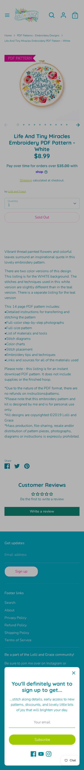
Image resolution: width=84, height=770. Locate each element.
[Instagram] (48, 754)
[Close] (74, 673)
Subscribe (42, 739)
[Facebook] (33, 754)
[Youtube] (41, 754)
